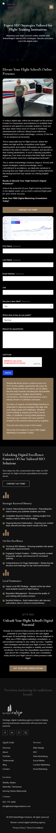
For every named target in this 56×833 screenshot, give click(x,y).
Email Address (13, 274)
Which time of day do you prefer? (17, 315)
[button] (51, 7)
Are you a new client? (16, 301)
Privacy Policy (19, 828)
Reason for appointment (13, 329)
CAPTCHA (7, 355)
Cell (4, 287)
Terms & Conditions (35, 828)
